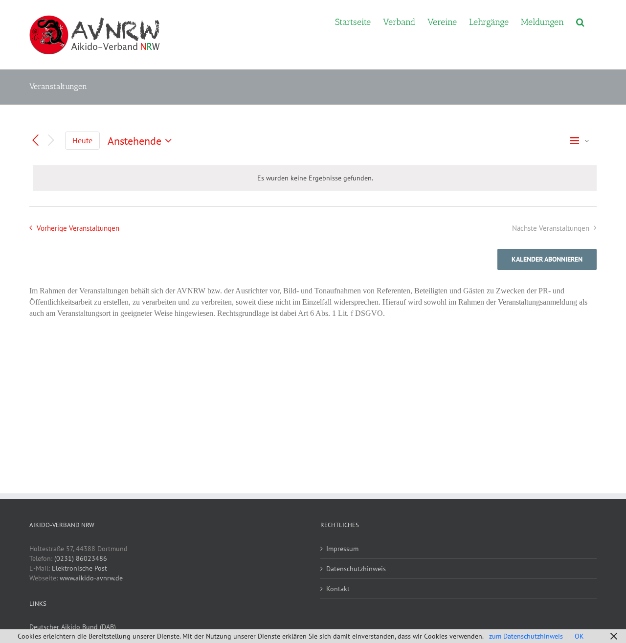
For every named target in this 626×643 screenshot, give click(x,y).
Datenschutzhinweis (356, 568)
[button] (580, 21)
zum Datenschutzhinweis (526, 636)
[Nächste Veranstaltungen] (51, 140)
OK (579, 636)
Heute (82, 140)
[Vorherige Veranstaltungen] (35, 140)
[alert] (315, 178)
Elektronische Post (79, 568)
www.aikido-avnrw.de (91, 578)
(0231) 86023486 (80, 558)
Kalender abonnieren (547, 259)
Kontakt (338, 588)
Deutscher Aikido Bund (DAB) (72, 626)
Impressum (342, 548)
